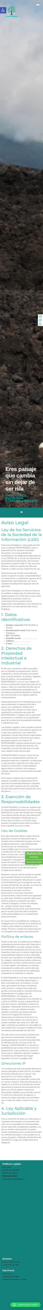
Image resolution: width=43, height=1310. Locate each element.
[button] (37, 5)
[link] (3, 10)
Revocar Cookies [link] (9, 1176)
